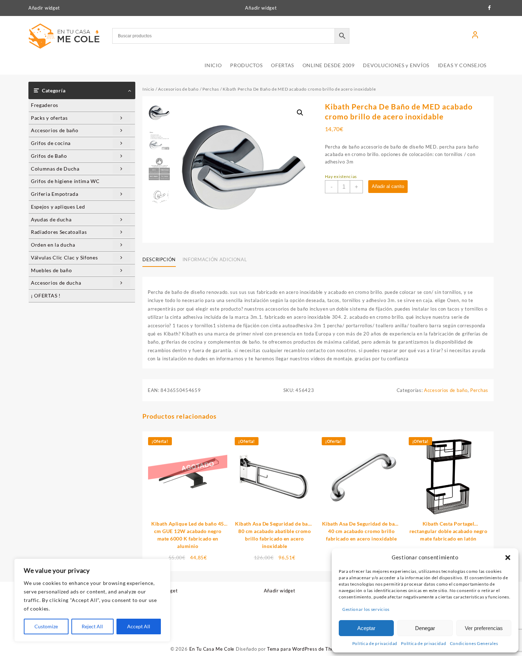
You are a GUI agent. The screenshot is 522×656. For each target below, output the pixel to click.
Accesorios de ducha (56, 283)
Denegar (425, 628)
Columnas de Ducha (55, 169)
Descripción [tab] (159, 259)
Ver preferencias (484, 628)
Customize (46, 626)
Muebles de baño (51, 270)
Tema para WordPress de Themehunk (309, 649)
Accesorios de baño (54, 130)
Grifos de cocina (51, 143)
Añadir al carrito (388, 186)
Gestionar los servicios (366, 609)
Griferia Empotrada (54, 194)
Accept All (138, 626)
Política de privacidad (374, 643)
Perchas (210, 89)
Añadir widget (44, 8)
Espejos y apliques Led (58, 207)
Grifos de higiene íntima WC (65, 181)
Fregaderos (44, 105)
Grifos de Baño (49, 156)
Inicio (148, 89)
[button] (507, 557)
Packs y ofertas (49, 118)
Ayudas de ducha (51, 219)
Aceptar (366, 628)
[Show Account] (475, 36)
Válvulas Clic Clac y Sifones (64, 257)
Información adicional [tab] (215, 259)
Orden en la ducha (53, 245)
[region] (92, 600)
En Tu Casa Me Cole (212, 649)
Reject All (92, 626)
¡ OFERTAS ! (46, 295)
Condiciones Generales (474, 643)
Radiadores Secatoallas (59, 232)
